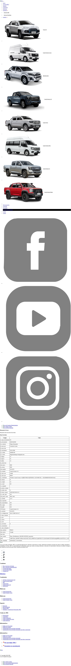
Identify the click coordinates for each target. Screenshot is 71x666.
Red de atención (6, 205)
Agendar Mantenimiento (8, 209)
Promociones (5, 615)
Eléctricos (5, 9)
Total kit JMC (6, 12)
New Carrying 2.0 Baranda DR (10, 567)
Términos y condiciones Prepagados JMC (12, 609)
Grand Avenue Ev (46, 168)
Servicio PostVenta (7, 15)
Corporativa (5, 7)
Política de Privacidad (7, 626)
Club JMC (5, 206)
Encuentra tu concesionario (12, 646)
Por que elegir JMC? (10, 642)
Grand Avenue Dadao (48, 192)
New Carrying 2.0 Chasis (8, 566)
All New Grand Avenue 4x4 (9, 579)
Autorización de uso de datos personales (11, 628)
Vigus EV (45, 29)
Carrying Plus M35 (7, 568)
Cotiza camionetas (7, 618)
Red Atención (10, 664)
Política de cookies (7, 627)
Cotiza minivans (6, 620)
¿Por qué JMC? (6, 4)
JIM (4, 582)
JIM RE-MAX (46, 75)
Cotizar (4, 211)
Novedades (5, 207)
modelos (4, 17)
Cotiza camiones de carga (8, 619)
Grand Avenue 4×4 (48, 99)
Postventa (5, 10)
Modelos (4, 6)
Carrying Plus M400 (7, 569)
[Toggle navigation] (3, 1)
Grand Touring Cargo (47, 52)
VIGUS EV (5, 586)
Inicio (4, 3)
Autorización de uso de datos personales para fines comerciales (16, 629)
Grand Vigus (45, 122)
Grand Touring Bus (47, 145)
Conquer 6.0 (5, 571)
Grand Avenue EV (7, 585)
